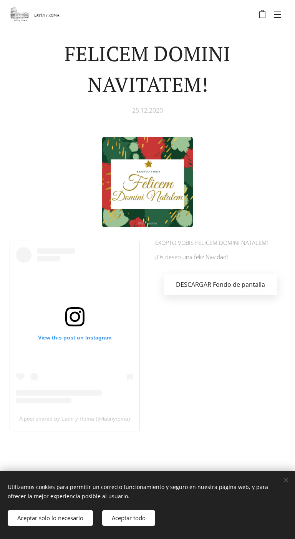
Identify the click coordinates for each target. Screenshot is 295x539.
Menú (277, 14)
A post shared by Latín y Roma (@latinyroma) (74, 419)
